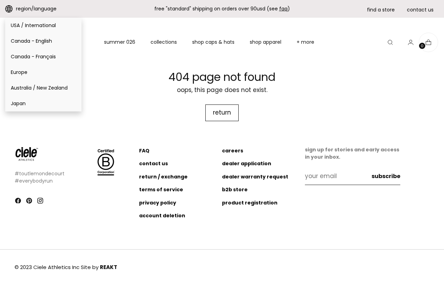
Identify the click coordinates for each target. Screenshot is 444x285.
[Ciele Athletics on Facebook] (19, 202)
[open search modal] (390, 42)
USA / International (33, 25)
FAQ (144, 150)
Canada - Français (33, 56)
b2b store (235, 189)
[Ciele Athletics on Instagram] (41, 202)
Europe (19, 72)
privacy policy (157, 202)
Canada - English (31, 40)
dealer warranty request (255, 176)
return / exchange (163, 176)
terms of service (161, 189)
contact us (420, 9)
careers (232, 150)
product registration (250, 202)
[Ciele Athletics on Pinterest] (30, 202)
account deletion (162, 215)
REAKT (108, 267)
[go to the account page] (408, 42)
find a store (381, 9)
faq (283, 8)
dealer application (246, 163)
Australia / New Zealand (39, 87)
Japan (18, 103)
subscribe (386, 176)
